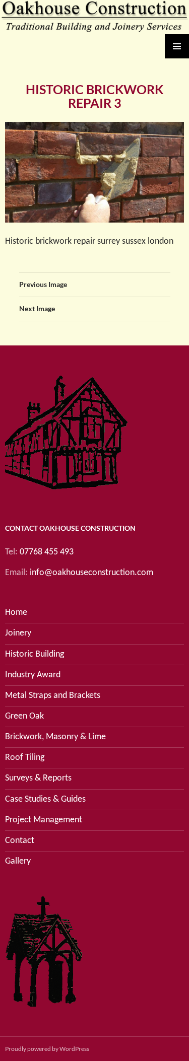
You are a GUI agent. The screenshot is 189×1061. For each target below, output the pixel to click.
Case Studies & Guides (45, 799)
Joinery (18, 633)
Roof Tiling (24, 757)
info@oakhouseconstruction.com (91, 573)
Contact (19, 840)
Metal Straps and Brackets (52, 695)
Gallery (18, 861)
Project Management (43, 820)
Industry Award (32, 675)
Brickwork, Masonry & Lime (55, 737)
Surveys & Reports (38, 778)
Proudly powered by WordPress (47, 1048)
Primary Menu (177, 46)
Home (16, 612)
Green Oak (24, 716)
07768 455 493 (47, 552)
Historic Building (34, 654)
